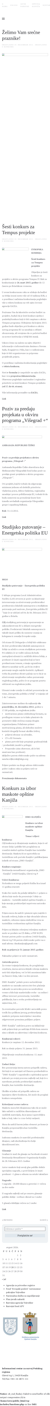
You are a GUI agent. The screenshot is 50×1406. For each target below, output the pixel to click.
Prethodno (8, 1220)
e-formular (12, 372)
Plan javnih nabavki (15, 1299)
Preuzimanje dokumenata (14, 778)
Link (4, 398)
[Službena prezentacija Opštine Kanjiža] (30, 1325)
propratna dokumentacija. (23, 375)
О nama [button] (5, 5)
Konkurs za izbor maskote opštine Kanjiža (19, 794)
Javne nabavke (24, 5)
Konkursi (9, 47)
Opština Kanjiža (36, 5)
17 (3, 1267)
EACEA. (34, 392)
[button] (3, 18)
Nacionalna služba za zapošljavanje (23, 1295)
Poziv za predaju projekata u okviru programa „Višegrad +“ (25, 414)
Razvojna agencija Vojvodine (19, 1302)
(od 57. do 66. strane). (12, 386)
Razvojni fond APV (15, 1306)
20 (12, 1267)
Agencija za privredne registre (20, 1285)
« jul (4, 1279)
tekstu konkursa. (12, 366)
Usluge (14, 5)
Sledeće (43, 1220)
